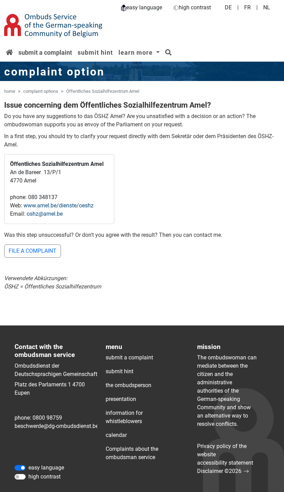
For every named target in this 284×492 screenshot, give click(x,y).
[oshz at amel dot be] (45, 214)
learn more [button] (136, 52)
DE (228, 7)
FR (247, 7)
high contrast (195, 7)
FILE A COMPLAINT (32, 251)
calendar (116, 435)
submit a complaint (45, 52)
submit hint (95, 52)
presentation (121, 399)
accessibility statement (225, 462)
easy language (144, 7)
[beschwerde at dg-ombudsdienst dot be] (56, 426)
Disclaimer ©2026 (219, 471)
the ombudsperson (128, 385)
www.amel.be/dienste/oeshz (59, 205)
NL (266, 7)
